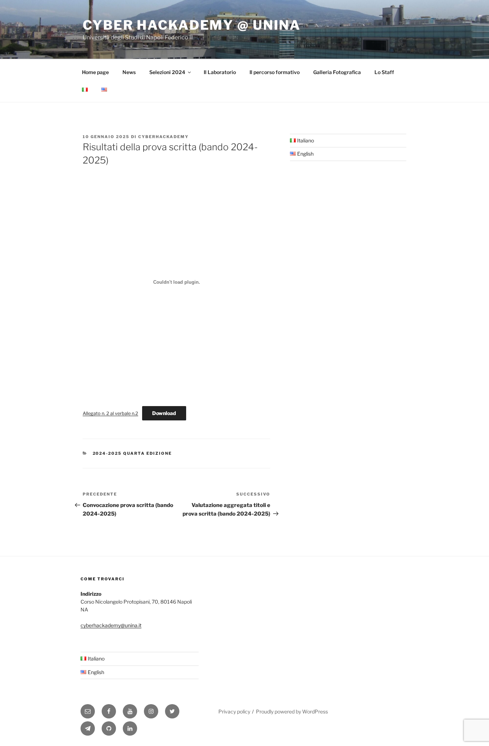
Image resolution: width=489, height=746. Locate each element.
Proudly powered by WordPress (292, 711)
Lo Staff (384, 72)
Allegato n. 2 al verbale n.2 (110, 413)
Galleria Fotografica (337, 72)
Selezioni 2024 (167, 72)
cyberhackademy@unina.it (111, 625)
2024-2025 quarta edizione (132, 453)
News (129, 72)
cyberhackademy (163, 136)
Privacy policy (234, 711)
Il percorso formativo (275, 72)
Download (164, 413)
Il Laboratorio (220, 72)
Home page (95, 72)
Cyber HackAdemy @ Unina (192, 25)
